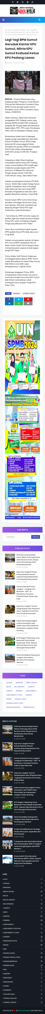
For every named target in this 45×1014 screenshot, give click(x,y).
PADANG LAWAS (19, 30)
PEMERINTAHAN (29, 707)
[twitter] (17, 2)
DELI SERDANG (19, 687)
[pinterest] (27, 2)
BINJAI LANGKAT (22, 900)
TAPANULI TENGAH (22, 1002)
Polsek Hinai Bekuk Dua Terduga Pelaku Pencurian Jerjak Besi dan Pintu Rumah (27, 831)
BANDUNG (19, 683)
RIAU (22, 969)
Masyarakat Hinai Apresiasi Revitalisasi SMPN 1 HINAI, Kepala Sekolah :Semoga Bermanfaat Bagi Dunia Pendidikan (27, 860)
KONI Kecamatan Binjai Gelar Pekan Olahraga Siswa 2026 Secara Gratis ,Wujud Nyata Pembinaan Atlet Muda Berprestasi (28, 560)
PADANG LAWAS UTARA (14, 703)
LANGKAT (29, 695)
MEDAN (8, 699)
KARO (22, 912)
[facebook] (12, 2)
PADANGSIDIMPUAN (13, 707)
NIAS (22, 949)
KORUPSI (9, 691)
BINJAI (8, 687)
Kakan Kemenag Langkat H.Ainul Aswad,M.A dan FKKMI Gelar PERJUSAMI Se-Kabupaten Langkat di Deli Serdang (27, 626)
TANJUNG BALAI (22, 994)
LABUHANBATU (31, 691)
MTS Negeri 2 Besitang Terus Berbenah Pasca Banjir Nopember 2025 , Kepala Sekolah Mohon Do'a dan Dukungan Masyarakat (28, 643)
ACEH (22, 879)
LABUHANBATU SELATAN (22, 928)
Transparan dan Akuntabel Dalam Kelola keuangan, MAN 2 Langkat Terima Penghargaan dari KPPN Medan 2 (28, 845)
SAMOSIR (22, 974)
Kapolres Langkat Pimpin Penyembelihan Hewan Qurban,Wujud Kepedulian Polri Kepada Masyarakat (27, 575)
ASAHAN (9, 683)
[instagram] (22, 2)
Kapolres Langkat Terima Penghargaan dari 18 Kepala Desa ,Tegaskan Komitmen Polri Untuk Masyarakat (28, 610)
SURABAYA (22, 990)
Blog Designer (24, 1011)
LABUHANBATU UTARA (14, 695)
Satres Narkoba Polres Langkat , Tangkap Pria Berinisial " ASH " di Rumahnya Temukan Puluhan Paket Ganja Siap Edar (27, 592)
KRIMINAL (16, 293)
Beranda (8, 30)
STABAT (22, 986)
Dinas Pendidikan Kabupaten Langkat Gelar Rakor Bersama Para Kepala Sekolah (28, 659)
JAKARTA (31, 687)
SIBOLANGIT (22, 978)
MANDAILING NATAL (22, 941)
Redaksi (9, 63)
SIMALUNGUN (22, 982)
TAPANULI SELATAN (22, 998)
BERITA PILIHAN (31, 683)
